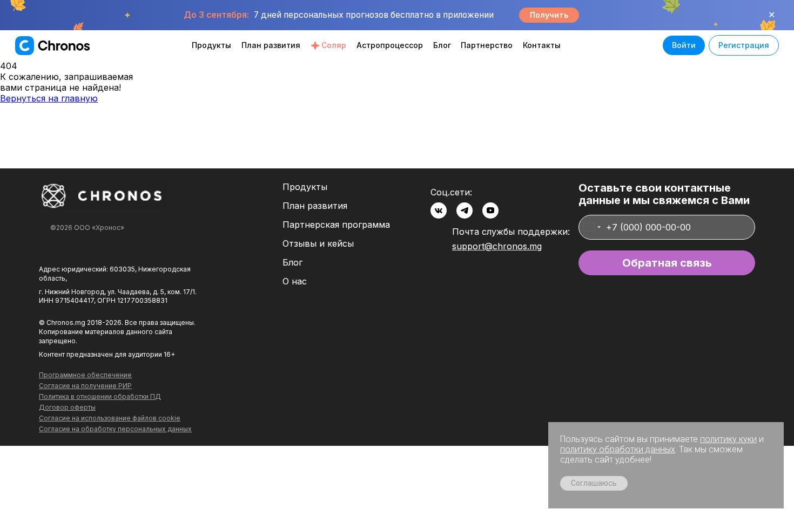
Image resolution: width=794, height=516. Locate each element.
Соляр (333, 45)
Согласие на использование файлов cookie (109, 418)
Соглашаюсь (594, 483)
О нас (294, 281)
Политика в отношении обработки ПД (100, 396)
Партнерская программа (336, 225)
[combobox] (591, 227)
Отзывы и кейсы (318, 244)
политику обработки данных (617, 449)
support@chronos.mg (497, 246)
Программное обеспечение (85, 375)
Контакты (542, 45)
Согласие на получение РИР (85, 386)
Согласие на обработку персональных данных (115, 429)
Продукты (211, 45)
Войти (684, 45)
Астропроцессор (389, 45)
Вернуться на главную (49, 98)
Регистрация (743, 45)
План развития (270, 45)
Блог (442, 45)
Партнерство (487, 45)
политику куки (728, 439)
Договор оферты (67, 407)
